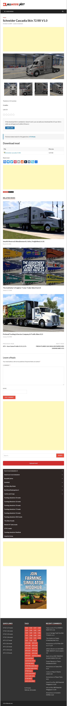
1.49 (35, 635)
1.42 (39, 630)
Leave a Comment (18, 23)
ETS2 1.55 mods (8, 634)
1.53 (35, 638)
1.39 (26, 630)
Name (5, 388)
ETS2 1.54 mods (8, 637)
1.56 (31, 640)
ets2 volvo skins (29, 681)
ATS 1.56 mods (7, 643)
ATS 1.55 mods (7, 646)
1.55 (26, 640)
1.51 (26, 638)
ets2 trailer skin (29, 676)
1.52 (31, 638)
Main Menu (10, 11)
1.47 (26, 635)
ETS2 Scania (28, 671)
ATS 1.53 (27, 650)
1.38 (39, 628)
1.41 (35, 630)
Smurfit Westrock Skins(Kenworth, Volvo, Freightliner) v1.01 (23, 241)
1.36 (31, 628)
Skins (4, 17)
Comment (6, 365)
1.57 (35, 640)
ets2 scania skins (30, 673)
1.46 (39, 633)
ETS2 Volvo (28, 678)
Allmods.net (9, 703)
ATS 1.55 (27, 653)
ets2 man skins (29, 663)
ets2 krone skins (30, 660)
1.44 (31, 633)
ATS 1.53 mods (7, 653)
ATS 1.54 (34, 650)
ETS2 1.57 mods (8, 628)
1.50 (39, 635)
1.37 (35, 628)
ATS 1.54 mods (7, 650)
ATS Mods (32, 136)
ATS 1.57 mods (7, 640)
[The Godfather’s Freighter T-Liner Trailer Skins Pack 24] (33, 286)
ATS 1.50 (27, 648)
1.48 (31, 635)
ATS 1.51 (11, 192)
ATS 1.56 (34, 653)
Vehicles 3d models (30, 690)
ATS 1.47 (34, 643)
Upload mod (33, 463)
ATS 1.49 (34, 645)
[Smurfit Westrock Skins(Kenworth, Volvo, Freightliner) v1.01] (33, 239)
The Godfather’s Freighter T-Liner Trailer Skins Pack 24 (22, 288)
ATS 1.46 (27, 643)
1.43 (26, 633)
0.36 (26, 628)
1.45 (35, 633)
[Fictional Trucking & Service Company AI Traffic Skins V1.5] (33, 332)
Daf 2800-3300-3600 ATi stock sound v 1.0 (55, 651)
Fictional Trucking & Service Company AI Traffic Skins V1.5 (23, 334)
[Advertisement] (33, 39)
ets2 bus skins (36, 655)
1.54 (39, 638)
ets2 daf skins (29, 658)
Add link (10, 128)
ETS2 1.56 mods (8, 631)
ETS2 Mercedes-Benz (31, 666)
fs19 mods (28, 688)
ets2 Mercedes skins (31, 668)
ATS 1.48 (27, 645)
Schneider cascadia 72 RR (13, 153)
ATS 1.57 (27, 655)
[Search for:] (33, 455)
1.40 (31, 630)
